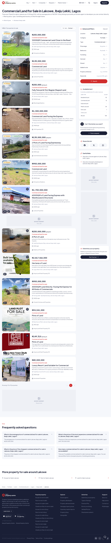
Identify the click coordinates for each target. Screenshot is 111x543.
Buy (28, 3)
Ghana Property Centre (22, 523)
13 (106, 100)
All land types (7, 20)
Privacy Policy (30, 538)
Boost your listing (87, 506)
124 (106, 115)
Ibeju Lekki (39, 487)
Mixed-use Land (85, 106)
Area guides (63, 515)
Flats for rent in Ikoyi (41, 512)
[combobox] (97, 33)
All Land (83, 115)
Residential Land (85, 97)
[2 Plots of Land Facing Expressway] (39, 146)
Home (3, 487)
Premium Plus (85, 503)
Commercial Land (85, 100)
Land (15, 487)
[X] (99, 538)
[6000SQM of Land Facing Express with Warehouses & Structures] (39, 200)
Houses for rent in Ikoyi (41, 509)
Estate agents (64, 497)
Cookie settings (48, 538)
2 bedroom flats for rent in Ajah (44, 530)
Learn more (7, 511)
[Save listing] (27, 34)
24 (106, 106)
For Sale (10, 487)
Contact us (105, 503)
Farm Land (83, 109)
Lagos (32, 487)
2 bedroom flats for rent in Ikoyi (44, 518)
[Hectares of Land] (39, 265)
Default (69, 28)
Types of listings (86, 500)
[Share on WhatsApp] (103, 145)
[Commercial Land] (39, 69)
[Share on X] (94, 145)
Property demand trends (67, 503)
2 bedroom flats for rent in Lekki (44, 506)
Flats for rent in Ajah (40, 524)
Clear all (105, 29)
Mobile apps (105, 506)
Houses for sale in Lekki (41, 503)
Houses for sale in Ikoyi (41, 515)
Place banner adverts (87, 512)
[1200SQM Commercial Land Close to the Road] (39, 44)
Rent (33, 3)
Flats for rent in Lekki (41, 500)
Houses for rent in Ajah (41, 521)
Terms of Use (39, 538)
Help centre (105, 500)
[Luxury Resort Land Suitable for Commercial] (39, 369)
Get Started (93, 257)
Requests (51, 3)
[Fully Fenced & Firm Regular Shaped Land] (39, 93)
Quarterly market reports (67, 509)
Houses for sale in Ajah (41, 527)
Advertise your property (88, 497)
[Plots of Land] (39, 319)
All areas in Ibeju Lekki (19, 20)
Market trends (62, 3)
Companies (42, 3)
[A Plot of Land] (39, 240)
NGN (82, 3)
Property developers (66, 500)
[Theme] (89, 2)
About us (104, 497)
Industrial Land (84, 103)
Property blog (64, 512)
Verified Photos (86, 509)
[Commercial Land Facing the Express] (39, 120)
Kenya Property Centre (8, 523)
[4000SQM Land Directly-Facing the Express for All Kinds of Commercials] (39, 291)
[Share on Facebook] (84, 145)
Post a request (94, 133)
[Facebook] (95, 538)
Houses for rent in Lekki (41, 497)
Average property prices (67, 506)
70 (106, 97)
